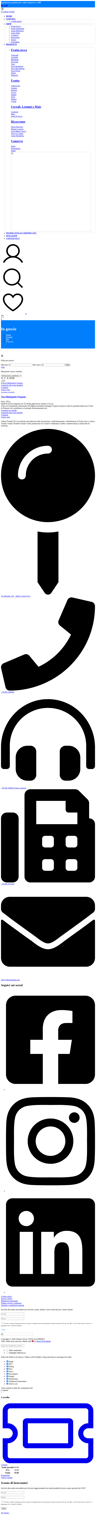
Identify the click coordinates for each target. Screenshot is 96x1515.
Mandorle (15, 60)
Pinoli (13, 73)
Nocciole (14, 62)
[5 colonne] (13, 379)
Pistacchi (14, 75)
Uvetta (13, 101)
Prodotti (9, 337)
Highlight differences (17, 1353)
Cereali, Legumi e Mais (26, 106)
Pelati (13, 146)
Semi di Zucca (16, 116)
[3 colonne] (7, 379)
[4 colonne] (10, 379)
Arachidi (14, 57)
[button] (8, 392)
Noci (13, 64)
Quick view (5, 390)
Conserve (17, 141)
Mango (14, 99)
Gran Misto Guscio (18, 131)
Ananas (14, 88)
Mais (13, 114)
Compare (4, 387)
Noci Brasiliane (17, 66)
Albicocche (15, 86)
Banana (14, 90)
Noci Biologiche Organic (13, 396)
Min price (5, 365)
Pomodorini (15, 148)
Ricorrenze (18, 121)
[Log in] (13, 265)
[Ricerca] (48, 278)
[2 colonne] (5, 379)
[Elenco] (2, 379)
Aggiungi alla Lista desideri (12, 385)
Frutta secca (19, 50)
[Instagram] (5, 5)
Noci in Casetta (17, 133)
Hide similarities (15, 1350)
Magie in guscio (17, 129)
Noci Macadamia (17, 69)
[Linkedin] (6, 5)
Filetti (13, 151)
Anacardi (14, 55)
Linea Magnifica (17, 136)
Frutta (15, 80)
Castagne (14, 112)
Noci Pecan (15, 71)
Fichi (13, 97)
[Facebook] (2, 5)
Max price (37, 365)
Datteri (13, 95)
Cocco (13, 92)
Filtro (68, 365)
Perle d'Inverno (17, 127)
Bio (7, 339)
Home (8, 335)
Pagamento (5, 1475)
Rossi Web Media (44, 1341)
